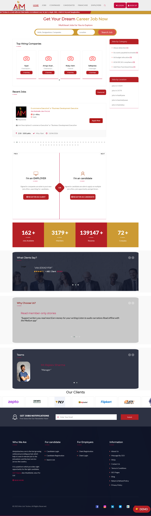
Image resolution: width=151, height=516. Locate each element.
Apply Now (96, 121)
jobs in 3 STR (117, 90)
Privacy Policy (116, 485)
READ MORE (19, 480)
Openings (92, 72)
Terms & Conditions (118, 468)
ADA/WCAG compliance (124, 62)
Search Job (51, 460)
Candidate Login (53, 451)
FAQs (113, 460)
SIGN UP (133, 5)
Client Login (83, 455)
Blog (113, 477)
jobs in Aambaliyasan (120, 100)
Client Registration (86, 451)
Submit (129, 417)
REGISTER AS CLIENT (37, 197)
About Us (115, 451)
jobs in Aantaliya (118, 105)
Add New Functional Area (124, 67)
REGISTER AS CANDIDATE (83, 197)
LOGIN (121, 5)
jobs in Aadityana (118, 95)
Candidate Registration (55, 455)
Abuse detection (120, 48)
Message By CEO (118, 455)
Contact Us (115, 464)
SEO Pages (115, 472)
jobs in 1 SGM (117, 86)
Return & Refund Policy (120, 481)
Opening (26, 72)
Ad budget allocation (122, 57)
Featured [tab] (100, 92)
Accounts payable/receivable (125, 52)
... (30, 68)
